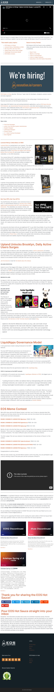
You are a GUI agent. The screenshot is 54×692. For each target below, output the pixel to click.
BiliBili (30, 662)
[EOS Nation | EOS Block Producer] (4, 2)
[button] (6, 601)
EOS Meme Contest (10, 53)
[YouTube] (6, 659)
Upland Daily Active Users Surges (13, 50)
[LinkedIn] (16, 659)
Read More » (3, 547)
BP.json (31, 646)
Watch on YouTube (35, 53)
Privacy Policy (32, 644)
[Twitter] (9, 659)
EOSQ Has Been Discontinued (9, 538)
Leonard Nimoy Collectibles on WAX (14, 47)
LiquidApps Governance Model (13, 52)
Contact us (31, 650)
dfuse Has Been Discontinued (36, 538)
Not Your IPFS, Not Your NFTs (12, 48)
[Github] (19, 659)
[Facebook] (3, 659)
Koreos (30, 659)
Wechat (31, 660)
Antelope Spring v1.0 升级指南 (9, 568)
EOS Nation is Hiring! (10, 45)
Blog (30, 648)
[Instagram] (12, 659)
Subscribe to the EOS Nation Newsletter (40, 59)
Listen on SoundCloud (35, 55)
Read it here (33, 52)
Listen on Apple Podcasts (36, 57)
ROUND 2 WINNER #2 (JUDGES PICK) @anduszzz (14, 422)
